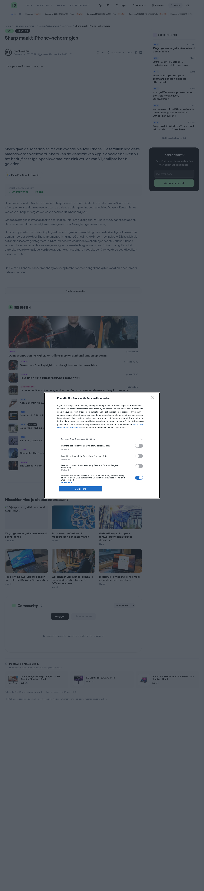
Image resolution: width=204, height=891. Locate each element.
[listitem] (102, 439)
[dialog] (102, 445)
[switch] (139, 446)
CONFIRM (80, 489)
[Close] (154, 398)
